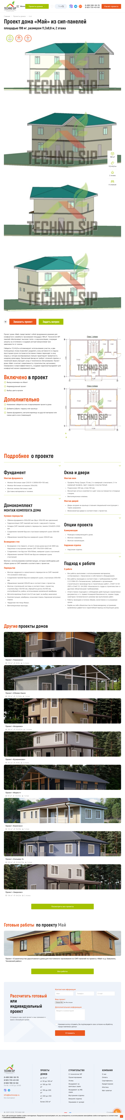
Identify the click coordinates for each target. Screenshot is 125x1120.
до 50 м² (43, 1078)
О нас (104, 1074)
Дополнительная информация (68, 1007)
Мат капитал (107, 1090)
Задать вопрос (51, 321)
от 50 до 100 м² (46, 1081)
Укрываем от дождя (76, 1102)
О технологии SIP (75, 1074)
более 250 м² (45, 1102)
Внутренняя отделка (76, 1095)
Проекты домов (36, 6)
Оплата (105, 1077)
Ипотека (105, 1087)
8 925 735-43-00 (92, 7)
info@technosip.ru (11, 1095)
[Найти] (63, 6)
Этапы (71, 1081)
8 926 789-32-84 (11, 1083)
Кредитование (107, 1084)
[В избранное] (5, 321)
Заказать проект (22, 321)
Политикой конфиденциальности (14, 1117)
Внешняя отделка (75, 1099)
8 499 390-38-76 (92, 5)
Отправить (70, 1033)
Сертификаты (107, 1081)
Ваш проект (60, 999)
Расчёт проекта (111, 6)
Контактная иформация (65, 989)
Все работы (62, 971)
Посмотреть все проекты (62, 906)
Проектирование (75, 1077)
